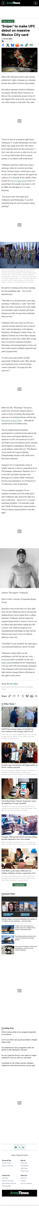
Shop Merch (25, 1171)
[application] (19, 907)
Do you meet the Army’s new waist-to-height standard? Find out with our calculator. (19, 1056)
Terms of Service (7, 1165)
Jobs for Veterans (26, 1183)
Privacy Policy (6, 1163)
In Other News (8, 704)
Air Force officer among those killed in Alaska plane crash (19, 1040)
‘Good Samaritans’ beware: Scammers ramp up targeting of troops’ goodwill (19, 802)
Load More (19, 884)
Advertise (5, 1178)
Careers (23, 1180)
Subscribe (24, 1163)
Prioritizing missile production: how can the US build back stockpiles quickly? (25, 938)
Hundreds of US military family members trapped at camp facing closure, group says (18, 1064)
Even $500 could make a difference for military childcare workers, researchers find (18, 871)
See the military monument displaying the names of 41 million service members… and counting (19, 920)
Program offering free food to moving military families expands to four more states (19, 837)
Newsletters (24, 1165)
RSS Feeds (24, 1168)
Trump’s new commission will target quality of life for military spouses (19, 766)
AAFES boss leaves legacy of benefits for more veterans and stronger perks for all (18, 730)
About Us (24, 1178)
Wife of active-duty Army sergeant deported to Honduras (19, 1033)
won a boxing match (18, 181)
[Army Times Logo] (13, 3)
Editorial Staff (6, 1186)
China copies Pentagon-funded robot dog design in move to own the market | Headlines (26, 948)
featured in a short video (12, 420)
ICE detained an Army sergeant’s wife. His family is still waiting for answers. (18, 1048)
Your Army (8, 21)
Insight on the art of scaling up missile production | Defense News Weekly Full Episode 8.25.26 (25, 927)
